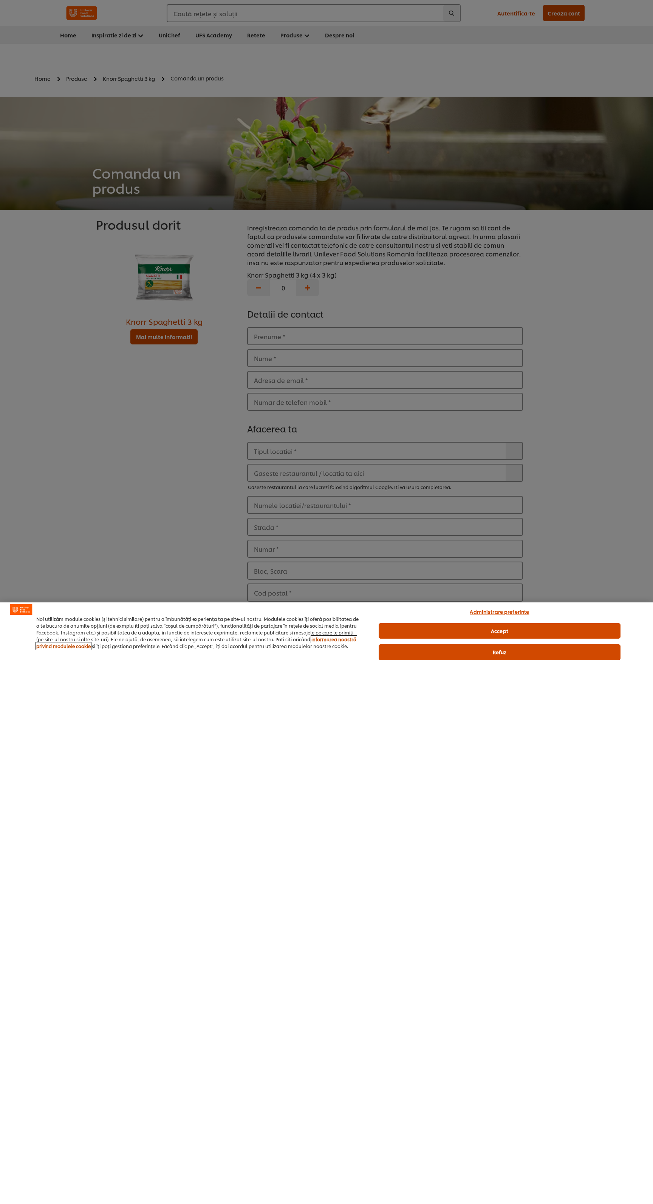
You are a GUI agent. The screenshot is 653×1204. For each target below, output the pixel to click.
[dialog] (326, 903)
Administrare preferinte (499, 611)
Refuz (500, 651)
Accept (499, 630)
